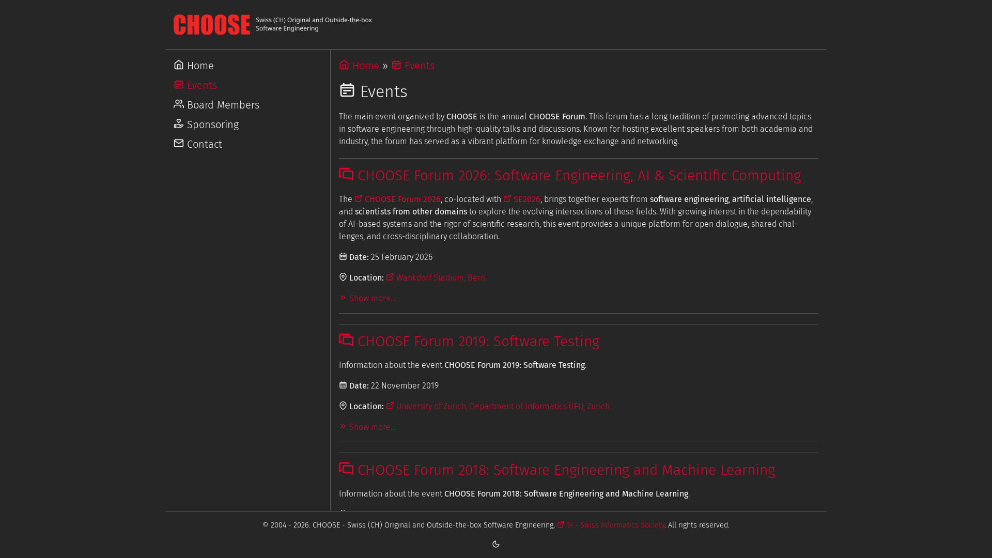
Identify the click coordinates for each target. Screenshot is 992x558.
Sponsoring (211, 124)
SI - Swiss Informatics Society (614, 525)
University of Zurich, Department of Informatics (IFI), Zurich (502, 406)
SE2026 (526, 199)
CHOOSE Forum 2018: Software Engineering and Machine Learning (564, 469)
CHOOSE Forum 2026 (402, 199)
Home (199, 65)
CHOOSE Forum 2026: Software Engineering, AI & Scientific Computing (577, 175)
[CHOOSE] (496, 24)
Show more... (371, 298)
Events (200, 85)
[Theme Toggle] (496, 543)
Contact (203, 144)
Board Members (221, 105)
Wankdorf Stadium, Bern (439, 278)
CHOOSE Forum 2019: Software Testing (476, 341)
